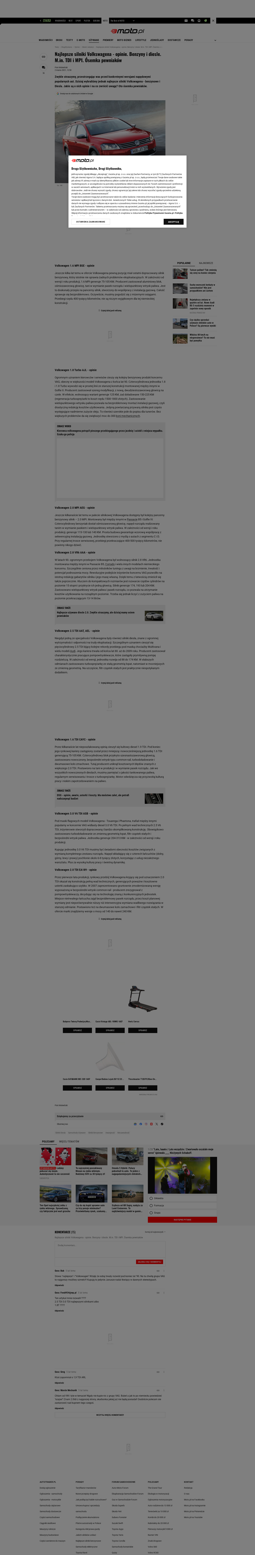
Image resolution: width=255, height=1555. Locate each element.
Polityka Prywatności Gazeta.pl (159, 213)
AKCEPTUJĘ (173, 222)
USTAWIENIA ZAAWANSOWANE (90, 222)
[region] (127, 191)
